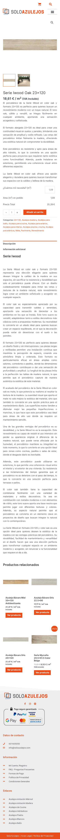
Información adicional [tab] (14, 249)
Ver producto (14, 615)
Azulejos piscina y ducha (34, 227)
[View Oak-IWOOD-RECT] (9, 80)
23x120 (17, 220)
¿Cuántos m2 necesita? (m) (17, 188)
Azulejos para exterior (37, 223)
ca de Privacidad (43, 835)
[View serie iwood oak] (24, 80)
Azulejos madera (29, 220)
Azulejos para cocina (18, 223)
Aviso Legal (26, 835)
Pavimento (25, 230)
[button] (50, 4)
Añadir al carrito (34, 212)
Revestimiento (38, 230)
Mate (18, 230)
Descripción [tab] (9, 243)
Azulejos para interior (12, 227)
